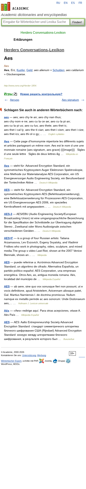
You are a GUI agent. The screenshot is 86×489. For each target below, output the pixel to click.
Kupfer (21, 70)
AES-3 (8, 214)
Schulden (58, 70)
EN (65, 3)
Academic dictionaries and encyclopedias (34, 15)
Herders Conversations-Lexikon (43, 32)
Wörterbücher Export (11, 361)
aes (6, 117)
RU (58, 3)
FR (80, 3)
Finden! (77, 22)
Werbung (41, 355)
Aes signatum (70, 99)
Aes (6, 141)
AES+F (8, 238)
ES (73, 3)
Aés (6, 310)
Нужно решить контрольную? (41, 94)
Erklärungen (23, 39)
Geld (29, 70)
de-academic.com (15, 6)
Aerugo (14, 99)
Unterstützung (29, 355)
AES (7, 189)
